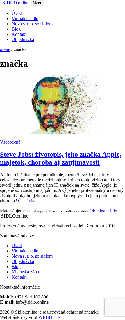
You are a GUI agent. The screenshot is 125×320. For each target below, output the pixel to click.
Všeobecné (10, 141)
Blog (16, 28)
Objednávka (23, 39)
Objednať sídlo (103, 210)
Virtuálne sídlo (25, 18)
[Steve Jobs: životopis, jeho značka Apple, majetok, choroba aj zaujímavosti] (62, 105)
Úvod (17, 13)
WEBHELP (49, 317)
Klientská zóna (25, 271)
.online (16, 2)
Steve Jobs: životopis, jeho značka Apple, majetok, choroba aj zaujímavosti (61, 158)
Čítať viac (27, 200)
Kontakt (19, 34)
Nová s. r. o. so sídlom (32, 23)
